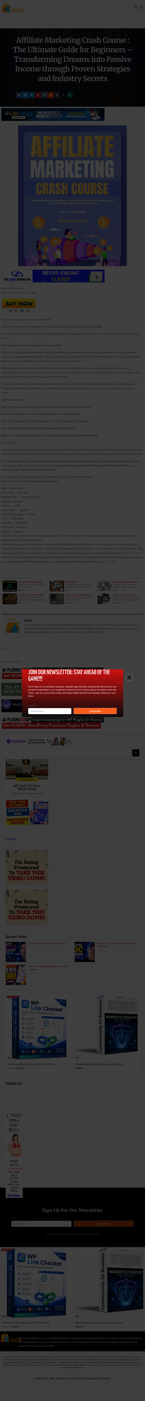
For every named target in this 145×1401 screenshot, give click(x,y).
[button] (129, 677)
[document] (72, 700)
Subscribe (95, 711)
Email (31, 705)
